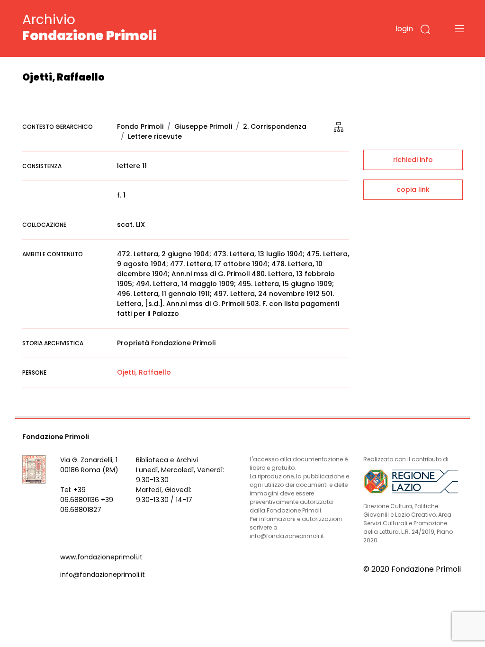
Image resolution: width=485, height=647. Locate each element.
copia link (413, 189)
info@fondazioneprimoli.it (102, 574)
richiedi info (413, 159)
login (404, 28)
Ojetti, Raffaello (144, 372)
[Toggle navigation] (459, 28)
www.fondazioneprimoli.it (101, 557)
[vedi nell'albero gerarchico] (338, 126)
